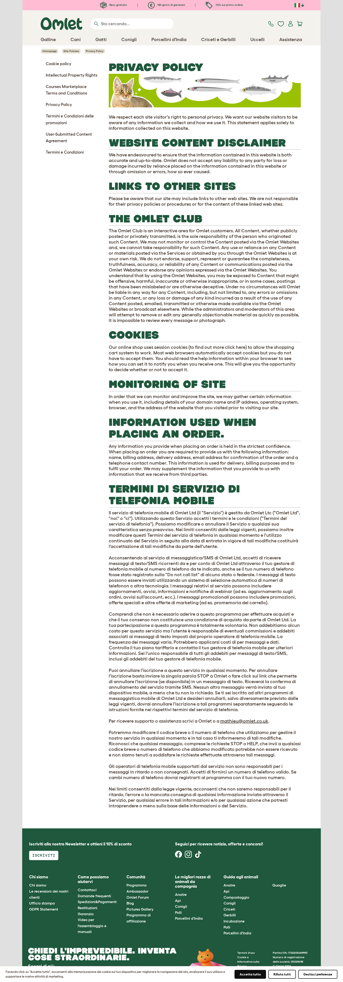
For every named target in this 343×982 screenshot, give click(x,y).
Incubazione (234, 921)
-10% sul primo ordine (228, 4)
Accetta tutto (250, 974)
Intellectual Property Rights (71, 75)
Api (178, 900)
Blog (130, 903)
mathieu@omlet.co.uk (244, 721)
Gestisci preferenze (317, 974)
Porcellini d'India (189, 918)
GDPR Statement (43, 909)
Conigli (181, 906)
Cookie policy (58, 63)
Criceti (229, 909)
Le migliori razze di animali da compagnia (192, 882)
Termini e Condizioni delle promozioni (70, 119)
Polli (178, 912)
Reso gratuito (118, 4)
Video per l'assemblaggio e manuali (92, 926)
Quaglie (279, 885)
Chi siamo (37, 885)
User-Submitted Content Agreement (69, 137)
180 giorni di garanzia (171, 4)
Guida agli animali (241, 877)
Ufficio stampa (42, 903)
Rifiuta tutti (282, 974)
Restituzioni (87, 908)
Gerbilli (230, 915)
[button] (269, 877)
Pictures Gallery (139, 909)
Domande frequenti (94, 896)
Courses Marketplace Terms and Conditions (66, 90)
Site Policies (71, 51)
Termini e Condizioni (65, 152)
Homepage (49, 51)
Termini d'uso (246, 952)
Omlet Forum (137, 897)
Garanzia (86, 914)
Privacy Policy (59, 104)
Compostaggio (236, 897)
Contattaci (87, 890)
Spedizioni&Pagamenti (97, 902)
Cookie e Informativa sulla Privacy (248, 962)
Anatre (181, 894)
